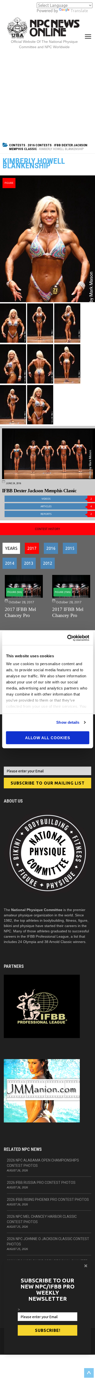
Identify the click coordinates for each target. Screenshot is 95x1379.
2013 (28, 563)
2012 (47, 563)
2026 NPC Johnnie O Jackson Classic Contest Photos (48, 1241)
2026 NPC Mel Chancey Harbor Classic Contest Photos (42, 1219)
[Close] (86, 1265)
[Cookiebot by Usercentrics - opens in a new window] (67, 638)
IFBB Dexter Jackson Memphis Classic (39, 490)
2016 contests (40, 145)
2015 (69, 548)
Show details (67, 722)
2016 (50, 548)
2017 (31, 548)
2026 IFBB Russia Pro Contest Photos (41, 1183)
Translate (79, 10)
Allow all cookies (47, 737)
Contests (17, 145)
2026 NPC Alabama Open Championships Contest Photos (43, 1163)
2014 (9, 563)
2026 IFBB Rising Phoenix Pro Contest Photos (48, 1199)
